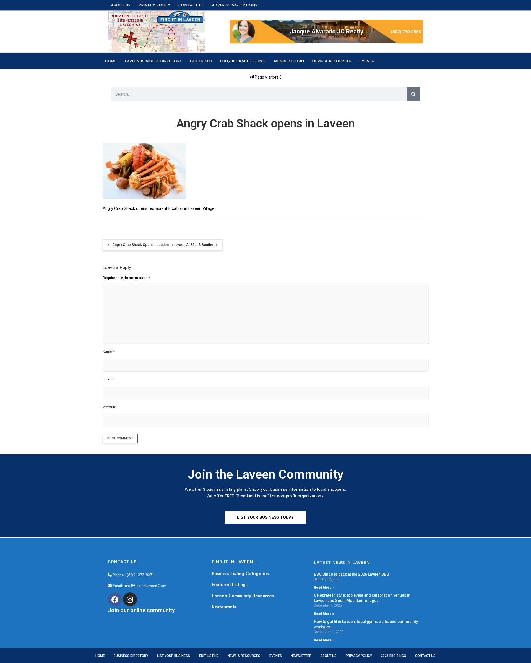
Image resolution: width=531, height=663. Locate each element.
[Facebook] (115, 599)
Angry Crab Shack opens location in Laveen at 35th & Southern (164, 244)
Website (109, 407)
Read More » (324, 587)
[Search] (413, 94)
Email (108, 379)
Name (109, 351)
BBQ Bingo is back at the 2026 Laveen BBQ (351, 574)
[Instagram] (130, 599)
